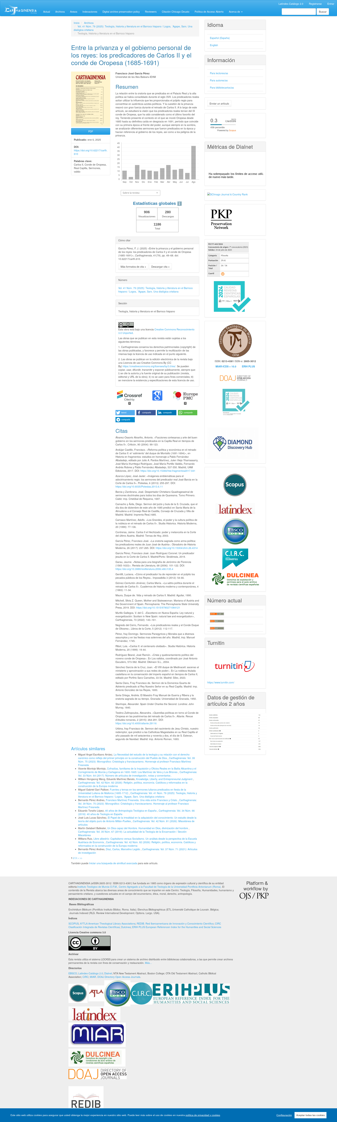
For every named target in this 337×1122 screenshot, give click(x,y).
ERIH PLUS (248, 366)
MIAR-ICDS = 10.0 (226, 366)
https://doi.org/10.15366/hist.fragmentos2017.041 (167, 470)
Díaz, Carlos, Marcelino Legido (123, 849)
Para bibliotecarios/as (222, 87)
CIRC (85, 977)
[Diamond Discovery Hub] (233, 443)
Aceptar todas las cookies (310, 1115)
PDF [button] (90, 131)
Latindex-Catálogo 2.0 (90, 973)
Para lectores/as (219, 73)
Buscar (323, 11)
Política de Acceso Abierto (209, 11)
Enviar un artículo (219, 103)
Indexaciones (89, 11)
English (214, 45)
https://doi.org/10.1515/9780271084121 (158, 607)
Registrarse (315, 3)
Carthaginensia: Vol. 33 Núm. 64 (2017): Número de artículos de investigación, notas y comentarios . (137, 773)
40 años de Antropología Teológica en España (131, 810)
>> (81, 858)
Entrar (330, 3)
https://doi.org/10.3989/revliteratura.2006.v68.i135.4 (144, 569)
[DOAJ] (97, 1073)
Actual (46, 11)
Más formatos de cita (133, 266)
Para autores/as (219, 80)
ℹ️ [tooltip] (179, 203)
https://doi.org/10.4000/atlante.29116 (136, 723)
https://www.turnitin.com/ (220, 682)
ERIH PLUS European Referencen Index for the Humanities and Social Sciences (176, 927)
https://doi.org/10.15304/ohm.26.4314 (177, 548)
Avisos (73, 11)
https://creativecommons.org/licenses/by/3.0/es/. (150, 366)
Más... (148, 963)
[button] (125, 412)
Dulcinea (126, 927)
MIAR (93, 977)
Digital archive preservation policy (121, 11)
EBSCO (72, 973)
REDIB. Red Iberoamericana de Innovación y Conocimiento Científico (175, 923)
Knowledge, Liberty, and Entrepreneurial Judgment (164, 779)
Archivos (60, 11)
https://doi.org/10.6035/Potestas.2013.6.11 (139, 486)
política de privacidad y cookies (203, 1115)
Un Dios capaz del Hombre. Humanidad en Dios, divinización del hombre (148, 828)
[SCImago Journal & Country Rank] (227, 194)
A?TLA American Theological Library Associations (107, 923)
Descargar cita (159, 266)
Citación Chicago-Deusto (175, 11)
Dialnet (108, 973)
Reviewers (151, 11)
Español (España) (220, 38)
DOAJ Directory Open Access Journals (118, 977)
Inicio (77, 23)
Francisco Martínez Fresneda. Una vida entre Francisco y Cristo (142, 800)
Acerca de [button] (235, 11)
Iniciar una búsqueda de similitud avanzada (113, 863)
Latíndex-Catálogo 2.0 (291, 3)
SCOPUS (73, 923)
